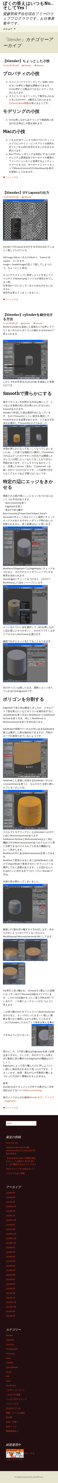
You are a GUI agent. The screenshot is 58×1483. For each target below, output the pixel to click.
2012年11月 (11, 1302)
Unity (8, 1381)
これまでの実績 (13, 1394)
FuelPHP (9, 1362)
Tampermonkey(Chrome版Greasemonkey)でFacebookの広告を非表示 (20, 1150)
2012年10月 (11, 1306)
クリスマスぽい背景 (15, 1173)
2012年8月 (10, 1316)
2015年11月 (11, 1220)
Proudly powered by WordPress (29, 1477)
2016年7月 (10, 1211)
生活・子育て (12, 1422)
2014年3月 (10, 1265)
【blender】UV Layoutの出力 (26, 193)
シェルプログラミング (16, 1399)
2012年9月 (10, 1311)
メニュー (7, 28)
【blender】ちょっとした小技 (26, 61)
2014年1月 (10, 1270)
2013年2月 (10, 1293)
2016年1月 (10, 1215)
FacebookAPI (12, 1349)
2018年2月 (10, 1197)
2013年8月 (10, 1279)
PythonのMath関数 (19, 103)
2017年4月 (10, 1202)
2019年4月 (10, 1192)
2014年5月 (10, 1261)
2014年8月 (10, 1247)
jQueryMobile (12, 1367)
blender (27, 65)
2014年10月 (11, 1243)
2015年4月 (10, 1229)
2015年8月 (10, 1224)
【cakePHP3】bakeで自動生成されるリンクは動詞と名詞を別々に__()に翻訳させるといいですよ (21, 1161)
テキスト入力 (12, 1403)
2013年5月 (10, 1284)
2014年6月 (10, 1256)
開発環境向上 (12, 1431)
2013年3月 (10, 1288)
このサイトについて (15, 1390)
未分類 (9, 1417)
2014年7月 (10, 1252)
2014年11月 (11, 1238)
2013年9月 (10, 1275)
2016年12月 (11, 1206)
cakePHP (10, 1340)
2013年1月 (10, 1297)
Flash (8, 1358)
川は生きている (13, 1408)
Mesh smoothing (33, 1090)
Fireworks (10, 1353)
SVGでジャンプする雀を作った (20, 1168)
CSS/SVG (10, 1344)
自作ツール (11, 1426)
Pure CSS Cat (12, 1142)
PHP (8, 1376)
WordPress (11, 1385)
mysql (8, 1371)
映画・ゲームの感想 (15, 1413)
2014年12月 (11, 1233)
